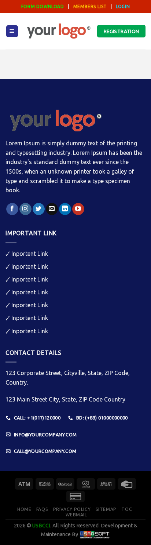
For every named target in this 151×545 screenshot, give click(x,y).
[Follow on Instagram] (25, 209)
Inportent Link (29, 253)
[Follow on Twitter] (39, 209)
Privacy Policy (72, 509)
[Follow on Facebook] (12, 209)
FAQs (42, 509)
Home (24, 509)
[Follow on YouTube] (78, 209)
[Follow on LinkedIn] (65, 209)
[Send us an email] (52, 209)
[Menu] (12, 31)
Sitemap (106, 509)
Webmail (76, 514)
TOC (126, 509)
